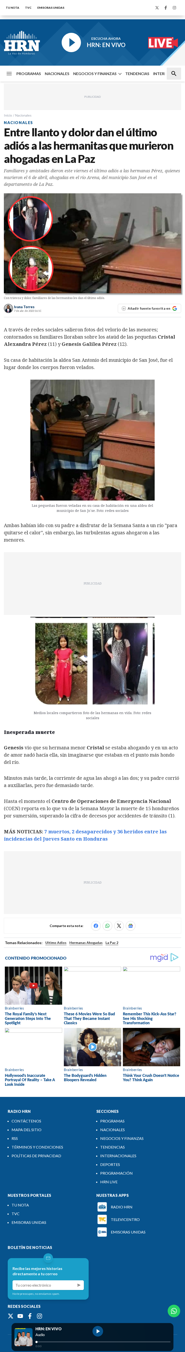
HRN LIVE (109, 1181)
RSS (15, 1138)
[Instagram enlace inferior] (39, 1316)
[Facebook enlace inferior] (30, 1316)
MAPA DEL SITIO (26, 1129)
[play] (97, 1331)
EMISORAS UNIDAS (50, 7)
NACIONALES (57, 73)
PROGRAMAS (28, 73)
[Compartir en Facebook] (96, 926)
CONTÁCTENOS (26, 1121)
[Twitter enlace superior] (157, 8)
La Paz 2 (112, 943)
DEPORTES (110, 1164)
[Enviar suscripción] (79, 1285)
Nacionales (23, 115)
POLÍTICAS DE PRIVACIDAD (36, 1155)
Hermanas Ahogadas (86, 943)
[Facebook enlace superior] (166, 8)
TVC (28, 7)
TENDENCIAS (137, 73)
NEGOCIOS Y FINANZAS (95, 73)
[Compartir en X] (119, 926)
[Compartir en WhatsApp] (107, 926)
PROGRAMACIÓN (116, 1173)
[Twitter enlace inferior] (10, 1316)
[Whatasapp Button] (174, 1311)
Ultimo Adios (55, 943)
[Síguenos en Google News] (130, 926)
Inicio (8, 115)
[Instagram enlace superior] (174, 8)
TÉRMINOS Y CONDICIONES (37, 1147)
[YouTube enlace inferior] (20, 1316)
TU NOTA (12, 7)
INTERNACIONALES (118, 1155)
